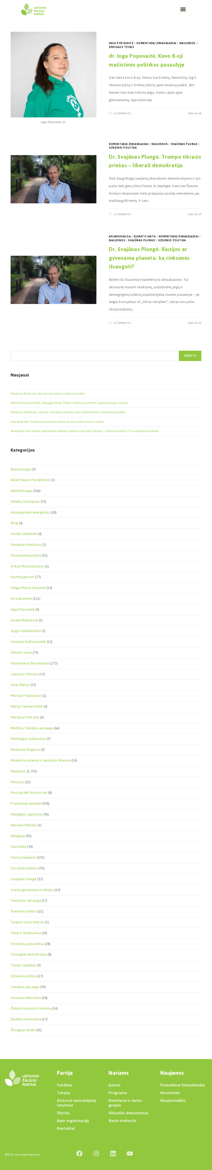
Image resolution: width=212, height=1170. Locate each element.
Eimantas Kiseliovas (26, 544)
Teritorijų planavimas (27, 943)
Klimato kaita (145, 236)
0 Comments (122, 113)
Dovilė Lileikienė (24, 533)
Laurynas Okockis (25, 674)
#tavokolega (21, 469)
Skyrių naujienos (23, 857)
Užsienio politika (123, 147)
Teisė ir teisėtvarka (26, 932)
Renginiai (18, 835)
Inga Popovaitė (121, 43)
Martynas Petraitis (25, 717)
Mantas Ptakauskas (26, 695)
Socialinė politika (24, 868)
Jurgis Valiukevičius (26, 630)
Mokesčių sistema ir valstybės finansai (41, 760)
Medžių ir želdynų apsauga (32, 728)
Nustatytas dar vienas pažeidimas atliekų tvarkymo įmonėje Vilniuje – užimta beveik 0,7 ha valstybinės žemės (84, 431)
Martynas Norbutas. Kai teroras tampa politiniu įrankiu (48, 393)
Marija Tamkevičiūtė (27, 706)
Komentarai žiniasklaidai (156, 43)
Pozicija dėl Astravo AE (29, 792)
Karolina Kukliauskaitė (28, 641)
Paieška (16, 347)
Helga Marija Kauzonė (28, 587)
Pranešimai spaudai (26, 803)
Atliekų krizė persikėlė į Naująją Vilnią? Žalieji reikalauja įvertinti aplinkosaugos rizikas (69, 403)
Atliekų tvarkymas (25, 501)
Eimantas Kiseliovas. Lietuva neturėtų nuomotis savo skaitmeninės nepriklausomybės (68, 412)
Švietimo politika (24, 911)
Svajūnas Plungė (184, 144)
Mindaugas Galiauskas (28, 738)
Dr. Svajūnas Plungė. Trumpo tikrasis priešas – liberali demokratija (155, 161)
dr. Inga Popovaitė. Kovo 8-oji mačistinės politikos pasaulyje (147, 60)
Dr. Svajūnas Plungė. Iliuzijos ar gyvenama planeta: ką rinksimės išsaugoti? (149, 258)
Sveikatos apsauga (26, 900)
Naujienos (187, 43)
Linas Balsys (20, 684)
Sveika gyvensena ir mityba (32, 889)
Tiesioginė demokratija (29, 954)
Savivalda (18, 846)
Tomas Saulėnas (23, 965)
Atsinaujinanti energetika (30, 512)
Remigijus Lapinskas (26, 814)
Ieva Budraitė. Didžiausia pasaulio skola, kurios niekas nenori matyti (57, 421)
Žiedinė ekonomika (26, 1019)
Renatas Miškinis (24, 825)
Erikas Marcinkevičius (27, 566)
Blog (14, 522)
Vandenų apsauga (25, 986)
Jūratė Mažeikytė (24, 620)
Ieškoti (190, 355)
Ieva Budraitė (21, 598)
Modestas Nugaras (25, 749)
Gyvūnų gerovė (22, 576)
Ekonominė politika (26, 555)
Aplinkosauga (120, 236)
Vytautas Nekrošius (26, 997)
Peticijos (17, 782)
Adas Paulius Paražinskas (30, 479)
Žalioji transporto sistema (31, 1008)
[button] (183, 9)
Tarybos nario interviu (27, 922)
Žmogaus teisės (121, 47)
